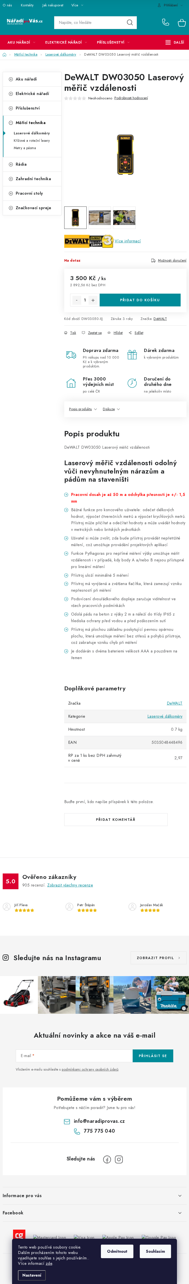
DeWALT (160, 318)
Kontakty (27, 5)
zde (49, 1263)
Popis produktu (80, 409)
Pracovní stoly (29, 193)
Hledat (130, 22)
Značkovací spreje (33, 208)
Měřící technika (31, 123)
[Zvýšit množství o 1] (93, 300)
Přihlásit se (153, 1055)
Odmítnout (117, 1251)
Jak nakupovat (53, 5)
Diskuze (109, 409)
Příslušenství (28, 108)
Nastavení (31, 1275)
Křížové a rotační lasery (32, 140)
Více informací (128, 241)
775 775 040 (166, 22)
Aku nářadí (26, 79)
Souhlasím (155, 1251)
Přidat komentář (116, 819)
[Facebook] (107, 1159)
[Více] (175, 42)
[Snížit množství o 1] (76, 300)
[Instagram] (119, 1159)
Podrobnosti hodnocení (131, 98)
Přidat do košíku (140, 300)
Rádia (21, 164)
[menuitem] (21, 42)
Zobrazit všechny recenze (70, 885)
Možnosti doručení (172, 260)
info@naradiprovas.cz (99, 1121)
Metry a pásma (25, 147)
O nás (7, 5)
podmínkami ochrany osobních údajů (90, 1069)
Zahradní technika (33, 179)
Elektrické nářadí (32, 93)
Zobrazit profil (155, 957)
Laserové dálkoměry (32, 133)
